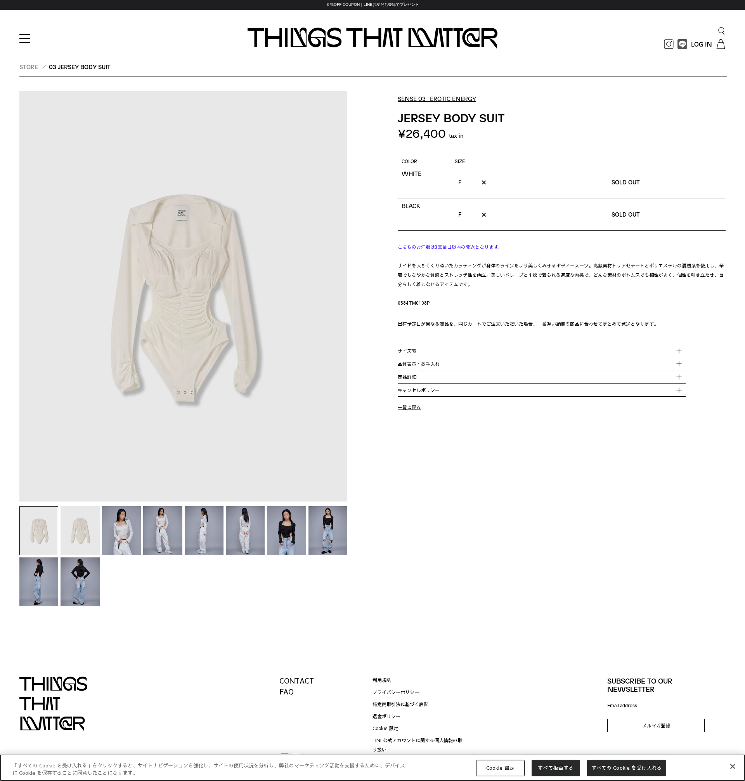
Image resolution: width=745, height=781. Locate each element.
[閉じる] (732, 766)
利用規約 (381, 680)
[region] (372, 5)
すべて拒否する (555, 767)
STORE (28, 66)
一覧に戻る (409, 407)
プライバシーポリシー (395, 692)
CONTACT (296, 681)
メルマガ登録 (656, 725)
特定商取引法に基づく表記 (400, 704)
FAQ (286, 691)
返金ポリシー (386, 716)
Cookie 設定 (385, 728)
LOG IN (701, 44)
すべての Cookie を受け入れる (626, 767)
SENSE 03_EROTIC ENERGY (437, 98)
